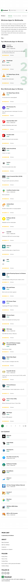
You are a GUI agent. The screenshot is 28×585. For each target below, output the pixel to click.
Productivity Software (17, 15)
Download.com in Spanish (7, 549)
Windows (3, 15)
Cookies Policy (5, 561)
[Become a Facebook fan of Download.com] (3, 573)
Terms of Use (4, 558)
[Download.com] (4, 10)
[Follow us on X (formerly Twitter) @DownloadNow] (5, 573)
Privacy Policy (4, 556)
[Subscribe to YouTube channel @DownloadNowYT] (8, 573)
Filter (2, 38)
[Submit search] (10, 10)
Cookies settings (5, 565)
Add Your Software (5, 544)
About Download (5, 542)
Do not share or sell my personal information (11, 563)
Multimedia (10, 15)
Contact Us (4, 547)
